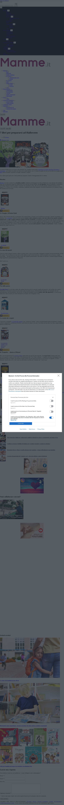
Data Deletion (23, 429)
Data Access (32, 429)
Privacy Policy (40, 429)
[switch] (51, 401)
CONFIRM (21, 423)
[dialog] (32, 402)
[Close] (59, 376)
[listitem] (32, 397)
